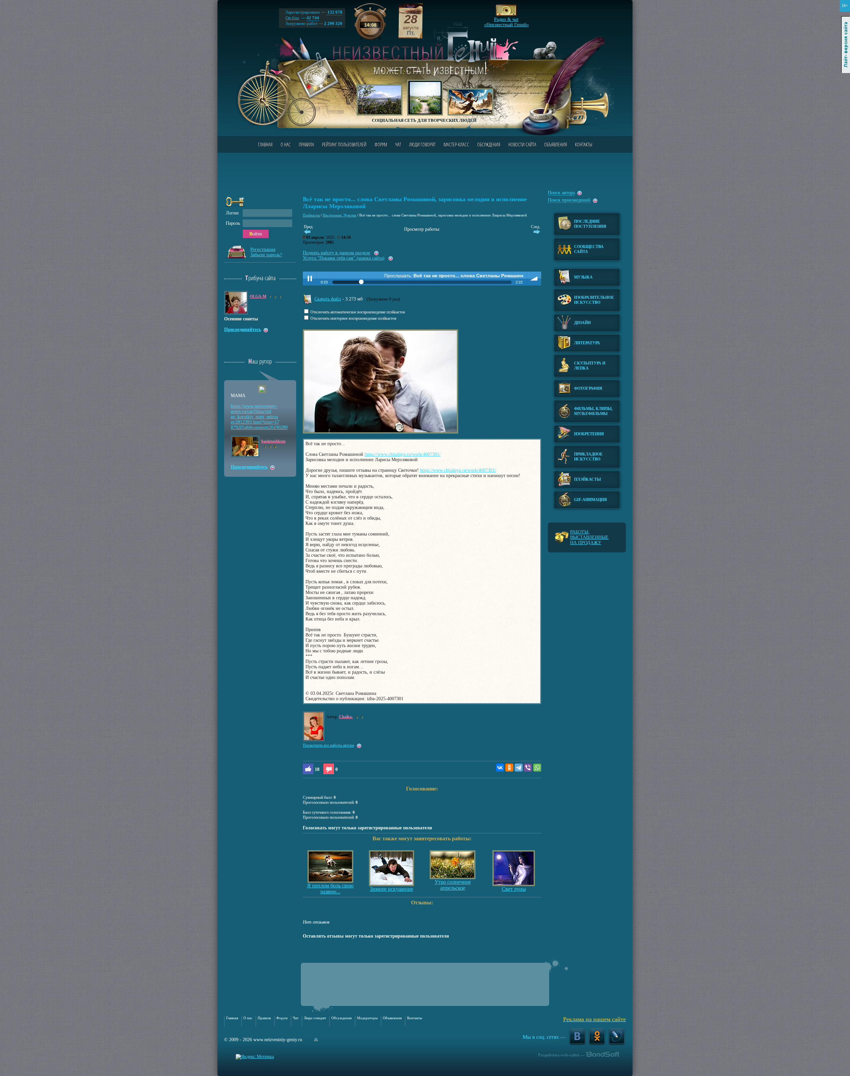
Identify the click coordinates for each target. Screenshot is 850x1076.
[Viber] (528, 768)
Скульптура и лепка (589, 366)
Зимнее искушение (391, 889)
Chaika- (346, 716)
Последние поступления (590, 224)
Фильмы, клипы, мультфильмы (593, 411)
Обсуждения (488, 144)
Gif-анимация (590, 499)
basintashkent (273, 441)
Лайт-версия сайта (846, 45)
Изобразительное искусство (594, 300)
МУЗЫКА (583, 277)
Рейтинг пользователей (344, 144)
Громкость (534, 279)
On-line (292, 17)
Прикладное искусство (588, 456)
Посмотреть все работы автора (328, 745)
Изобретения (589, 434)
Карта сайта (316, 1039)
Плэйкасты (311, 215)
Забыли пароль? (266, 254)
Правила (306, 144)
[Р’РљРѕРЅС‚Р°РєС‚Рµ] (500, 768)
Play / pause (310, 279)
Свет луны (514, 889)
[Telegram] (519, 768)
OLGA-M (258, 296)
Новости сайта (522, 144)
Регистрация (262, 249)
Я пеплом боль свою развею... (330, 888)
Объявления (555, 144)
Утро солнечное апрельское (453, 885)
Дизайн (582, 322)
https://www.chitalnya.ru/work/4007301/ (403, 454)
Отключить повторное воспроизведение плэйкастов (352, 318)
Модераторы (367, 1018)
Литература (587, 343)
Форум (381, 144)
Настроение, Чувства (339, 215)
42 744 (312, 17)
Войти (255, 233)
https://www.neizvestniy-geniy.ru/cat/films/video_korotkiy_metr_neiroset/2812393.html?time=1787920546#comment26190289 (259, 417)
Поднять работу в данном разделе (336, 252)
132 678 (334, 12)
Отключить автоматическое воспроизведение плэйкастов (357, 312)
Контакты (583, 144)
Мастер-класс (456, 144)
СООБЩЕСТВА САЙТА (589, 249)
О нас (286, 144)
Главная (265, 144)
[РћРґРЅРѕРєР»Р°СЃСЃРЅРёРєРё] (509, 768)
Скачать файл (327, 298)
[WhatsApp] (537, 768)
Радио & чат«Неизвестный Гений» (506, 20)
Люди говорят (422, 144)
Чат (398, 144)
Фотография (588, 388)
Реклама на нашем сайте (594, 1019)
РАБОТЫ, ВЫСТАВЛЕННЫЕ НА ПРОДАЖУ (589, 537)
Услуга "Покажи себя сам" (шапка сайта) (343, 258)
